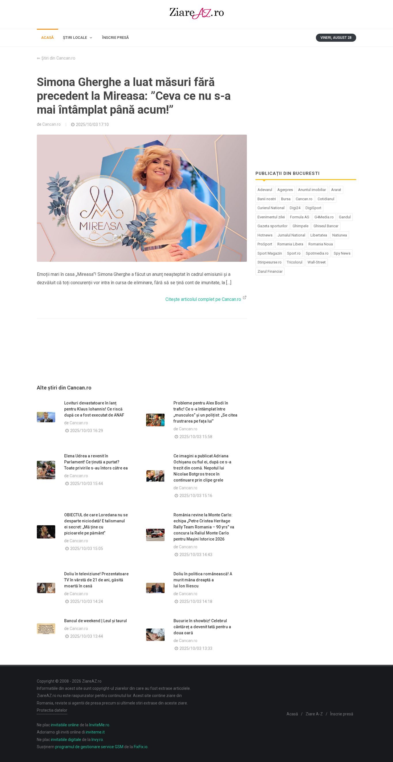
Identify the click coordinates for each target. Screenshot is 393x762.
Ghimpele (300, 226)
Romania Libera (290, 244)
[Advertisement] (142, 358)
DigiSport (313, 208)
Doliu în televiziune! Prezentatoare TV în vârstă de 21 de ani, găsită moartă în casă (96, 580)
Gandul (345, 217)
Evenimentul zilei (271, 217)
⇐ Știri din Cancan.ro (56, 58)
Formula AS (299, 217)
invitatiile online (65, 725)
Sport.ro (294, 253)
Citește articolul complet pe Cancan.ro (203, 299)
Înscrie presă (341, 714)
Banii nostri (266, 199)
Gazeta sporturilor (272, 226)
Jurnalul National (291, 235)
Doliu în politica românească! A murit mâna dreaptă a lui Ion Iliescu (202, 580)
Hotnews (264, 235)
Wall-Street (317, 262)
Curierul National (271, 208)
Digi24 (295, 208)
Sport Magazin (269, 253)
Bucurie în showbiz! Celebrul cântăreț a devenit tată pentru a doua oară (202, 626)
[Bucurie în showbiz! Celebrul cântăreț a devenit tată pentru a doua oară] (155, 635)
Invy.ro (97, 739)
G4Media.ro (324, 217)
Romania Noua (320, 244)
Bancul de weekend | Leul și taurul (95, 620)
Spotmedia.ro (317, 253)
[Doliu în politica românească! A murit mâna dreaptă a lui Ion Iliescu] (155, 588)
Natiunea (339, 235)
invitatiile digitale (66, 739)
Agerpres (285, 190)
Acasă (292, 714)
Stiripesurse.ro (269, 262)
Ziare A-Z (314, 714)
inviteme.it (95, 732)
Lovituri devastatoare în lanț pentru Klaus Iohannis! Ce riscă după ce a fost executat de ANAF (94, 409)
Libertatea (318, 235)
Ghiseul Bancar (326, 226)
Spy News (342, 253)
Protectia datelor (52, 710)
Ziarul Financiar (270, 271)
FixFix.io (141, 746)
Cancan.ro (51, 124)
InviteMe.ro (99, 725)
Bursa (286, 199)
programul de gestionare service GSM (89, 746)
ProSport (264, 244)
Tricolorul (294, 262)
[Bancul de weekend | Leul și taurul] (46, 628)
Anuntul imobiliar (312, 190)
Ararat (336, 190)
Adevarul (264, 190)
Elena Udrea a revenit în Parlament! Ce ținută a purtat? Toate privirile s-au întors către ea (96, 462)
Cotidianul (326, 199)
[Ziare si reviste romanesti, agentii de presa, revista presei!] (196, 14)
